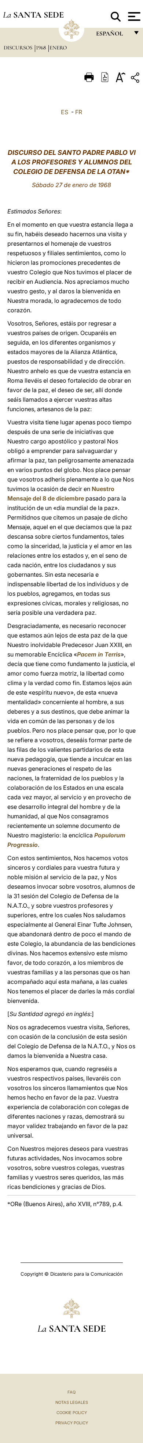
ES (64, 112)
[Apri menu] (133, 16)
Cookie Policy (71, 1412)
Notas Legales (71, 1402)
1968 (41, 47)
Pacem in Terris (99, 654)
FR (78, 112)
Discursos (19, 47)
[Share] (136, 78)
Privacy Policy (71, 1422)
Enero (58, 47)
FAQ (71, 1392)
